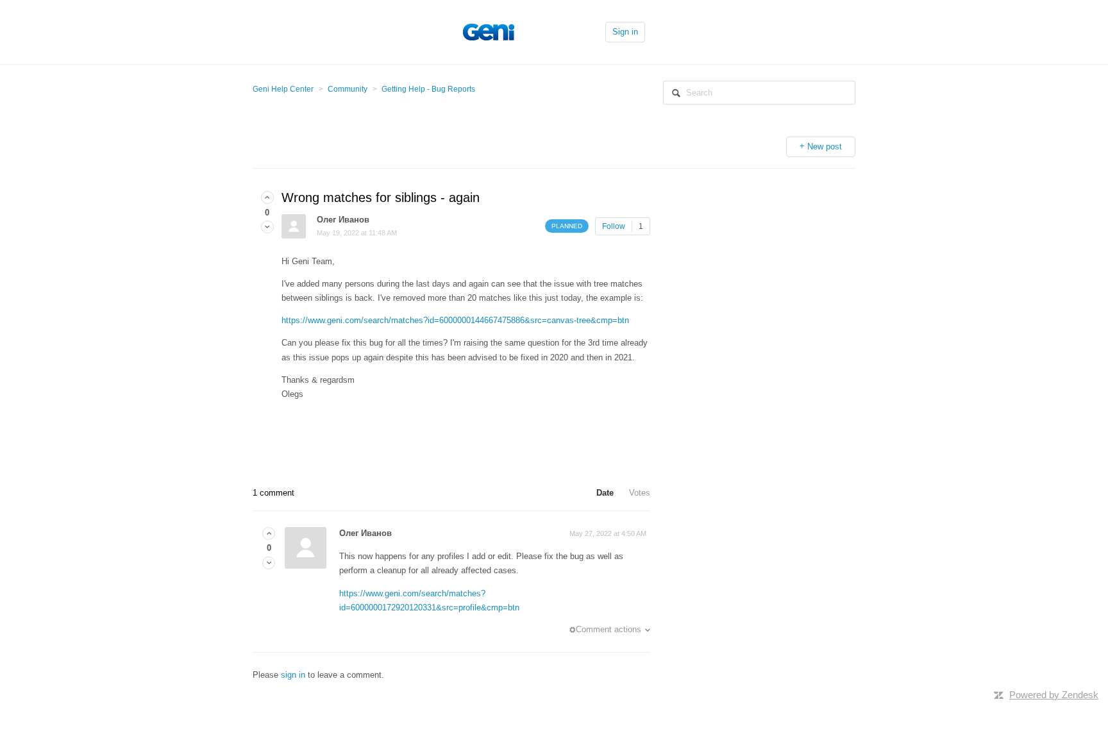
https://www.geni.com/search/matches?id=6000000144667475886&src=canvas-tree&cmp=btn (455, 320)
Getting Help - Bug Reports (428, 89)
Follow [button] (613, 226)
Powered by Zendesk (1053, 694)
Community (347, 89)
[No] (267, 227)
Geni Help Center (283, 89)
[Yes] (267, 198)
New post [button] (824, 146)
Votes (639, 493)
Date (605, 493)
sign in (293, 675)
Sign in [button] (625, 32)
